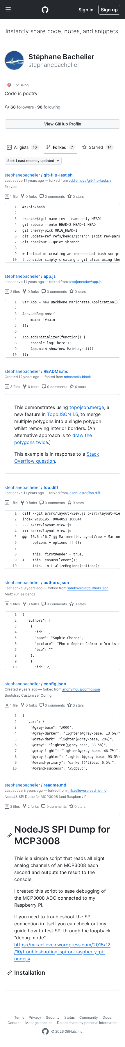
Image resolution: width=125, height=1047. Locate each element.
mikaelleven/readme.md (86, 790)
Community (88, 1017)
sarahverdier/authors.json (87, 588)
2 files (14, 291)
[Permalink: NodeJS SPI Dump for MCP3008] (10, 835)
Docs (107, 1017)
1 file (13, 196)
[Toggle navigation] (8, 9)
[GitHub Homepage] (45, 1031)
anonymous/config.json (81, 689)
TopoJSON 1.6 (62, 414)
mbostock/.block (77, 377)
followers (22, 106)
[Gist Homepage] (45, 9)
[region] (62, 233)
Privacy (35, 1017)
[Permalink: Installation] (10, 973)
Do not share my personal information (87, 1022)
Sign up (109, 10)
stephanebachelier (22, 174)
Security (53, 1017)
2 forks (33, 806)
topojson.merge (86, 407)
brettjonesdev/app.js (85, 281)
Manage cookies (38, 1022)
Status (69, 1017)
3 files (14, 386)
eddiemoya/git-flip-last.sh (90, 180)
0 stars (78, 196)
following (48, 106)
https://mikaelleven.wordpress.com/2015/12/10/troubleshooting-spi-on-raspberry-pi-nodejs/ (62, 952)
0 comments (54, 196)
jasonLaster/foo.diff (84, 493)
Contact (14, 1022)
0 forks (31, 196)
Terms (19, 1017)
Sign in (86, 10)
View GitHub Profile (62, 123)
